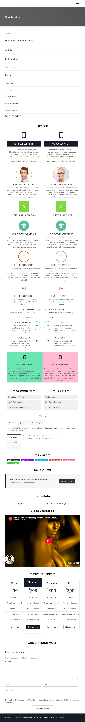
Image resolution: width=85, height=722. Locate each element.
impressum (60, 718)
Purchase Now (67, 481)
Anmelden (9, 90)
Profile (24, 423)
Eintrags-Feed (10, 97)
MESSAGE (9, 661)
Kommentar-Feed (12, 103)
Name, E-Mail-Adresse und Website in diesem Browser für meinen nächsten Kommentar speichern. (42, 701)
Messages (38, 423)
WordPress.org (11, 110)
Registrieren (10, 83)
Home (13, 423)
